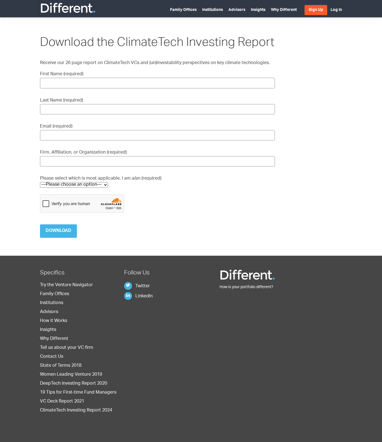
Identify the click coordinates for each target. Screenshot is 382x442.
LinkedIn (143, 296)
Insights (258, 10)
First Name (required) (61, 74)
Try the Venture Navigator (66, 285)
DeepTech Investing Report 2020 (73, 384)
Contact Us (51, 357)
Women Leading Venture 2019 (71, 375)
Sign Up (316, 10)
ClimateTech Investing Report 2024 (76, 410)
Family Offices (183, 10)
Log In (336, 10)
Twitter (142, 286)
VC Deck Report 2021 (62, 401)
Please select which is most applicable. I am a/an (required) (100, 179)
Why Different (284, 10)
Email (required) (56, 126)
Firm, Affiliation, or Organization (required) (83, 153)
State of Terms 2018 (60, 366)
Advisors (236, 10)
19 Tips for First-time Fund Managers (78, 393)
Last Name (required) (61, 100)
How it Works (53, 321)
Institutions (212, 10)
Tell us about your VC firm (66, 348)
